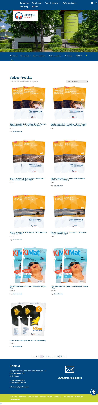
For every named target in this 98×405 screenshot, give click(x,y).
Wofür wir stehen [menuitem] (69, 3)
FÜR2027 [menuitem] (35, 7)
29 (61, 356)
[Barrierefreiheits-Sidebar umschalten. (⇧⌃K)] (93, 392)
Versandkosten (17, 131)
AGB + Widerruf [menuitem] (68, 397)
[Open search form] (11, 60)
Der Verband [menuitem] (24, 3)
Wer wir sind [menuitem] (36, 3)
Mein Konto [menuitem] (22, 397)
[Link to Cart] (92, 3)
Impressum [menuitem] (57, 397)
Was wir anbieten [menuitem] (51, 3)
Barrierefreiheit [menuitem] (15, 399)
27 (54, 356)
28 (58, 356)
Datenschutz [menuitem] (79, 397)
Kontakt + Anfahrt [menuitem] (46, 397)
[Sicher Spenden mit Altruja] (1, 404)
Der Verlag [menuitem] (24, 7)
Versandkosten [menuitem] (33, 397)
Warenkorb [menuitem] (13, 397)
